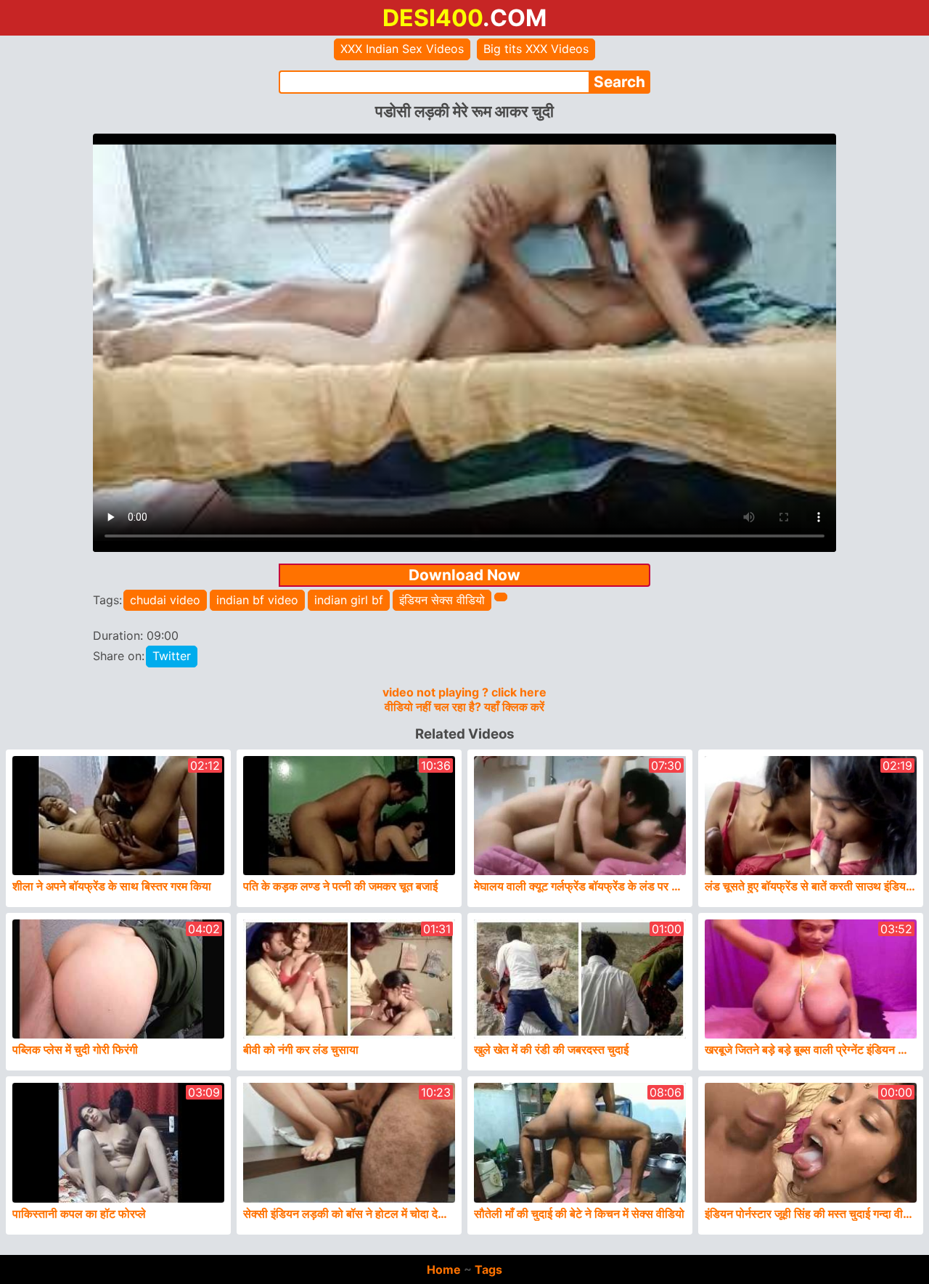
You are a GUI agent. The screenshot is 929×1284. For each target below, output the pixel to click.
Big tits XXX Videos (536, 48)
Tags (488, 1269)
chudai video (165, 600)
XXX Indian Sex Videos (402, 48)
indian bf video (257, 600)
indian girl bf (348, 600)
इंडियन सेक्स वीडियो (442, 600)
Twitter (171, 656)
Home (444, 1269)
